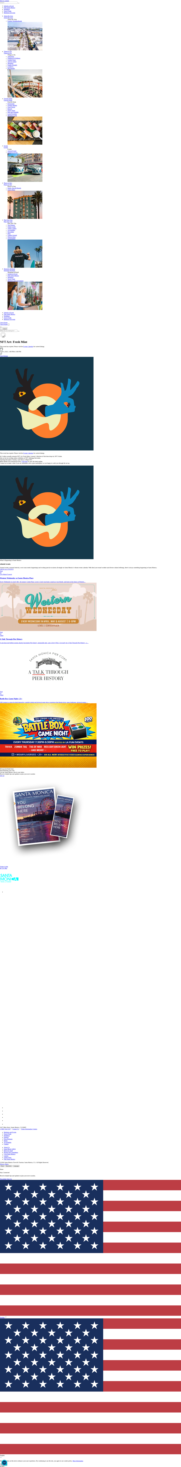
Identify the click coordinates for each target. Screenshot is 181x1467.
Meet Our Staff (8, 1151)
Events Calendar (28, 346)
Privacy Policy (4, 1164)
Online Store (7, 1157)
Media (6, 1141)
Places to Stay (8, 183)
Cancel (4, 329)
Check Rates (11, 190)
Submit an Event (9, 6)
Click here (24, 461)
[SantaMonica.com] (9, 887)
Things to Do (8, 51)
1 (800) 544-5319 (5, 1129)
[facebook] (5, 892)
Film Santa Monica (9, 7)
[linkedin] (5, 1117)
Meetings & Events (9, 13)
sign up (2, 775)
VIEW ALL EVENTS (6, 569)
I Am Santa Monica (9, 1154)
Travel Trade (7, 11)
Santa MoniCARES (10, 1149)
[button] (90, 1387)
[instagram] (5, 1111)
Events (6, 146)
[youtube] (5, 1114)
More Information (78, 1461)
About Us (7, 1147)
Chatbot (6, 1144)
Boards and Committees (11, 1152)
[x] (92, 1108)
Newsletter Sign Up (6, 1179)
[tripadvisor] (5, 1124)
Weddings (7, 9)
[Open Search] (8, 325)
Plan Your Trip (8, 220)
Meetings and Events (10, 1132)
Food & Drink (8, 98)
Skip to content (4, 1)
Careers (6, 1156)
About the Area (8, 16)
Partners (6, 1137)
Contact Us (15, 1129)
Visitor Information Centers (29, 1129)
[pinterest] (5, 1120)
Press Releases (8, 1139)
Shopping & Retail (9, 269)
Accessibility (7, 1142)
